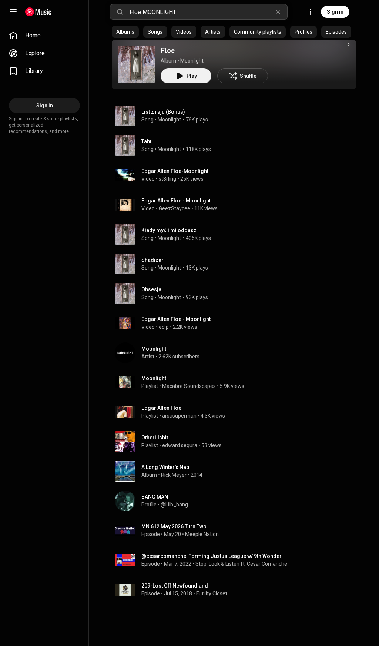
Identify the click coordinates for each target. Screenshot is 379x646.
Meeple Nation (202, 534)
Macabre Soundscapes (189, 386)
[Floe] (136, 64)
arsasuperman (179, 416)
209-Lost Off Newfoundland (174, 586)
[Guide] (13, 11)
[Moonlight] (237, 353)
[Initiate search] (120, 12)
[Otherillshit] (237, 441)
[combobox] (208, 11)
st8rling (167, 179)
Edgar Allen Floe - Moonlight (176, 201)
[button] (136, 64)
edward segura (179, 445)
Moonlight (192, 61)
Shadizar (152, 260)
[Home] (38, 11)
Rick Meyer (174, 475)
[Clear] (278, 12)
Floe (168, 50)
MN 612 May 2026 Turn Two (174, 526)
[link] (44, 35)
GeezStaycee (174, 208)
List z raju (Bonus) (163, 112)
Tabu (147, 141)
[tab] (125, 32)
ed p (164, 327)
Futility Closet (211, 593)
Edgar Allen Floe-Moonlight (174, 171)
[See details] (348, 44)
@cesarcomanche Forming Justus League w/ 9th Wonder (211, 556)
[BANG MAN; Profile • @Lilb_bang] (237, 501)
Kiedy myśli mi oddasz (169, 230)
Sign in (335, 12)
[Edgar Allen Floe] (237, 412)
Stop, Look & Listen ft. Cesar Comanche (241, 564)
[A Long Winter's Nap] (237, 471)
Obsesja (151, 289)
